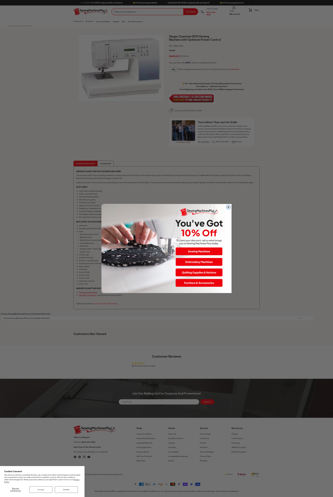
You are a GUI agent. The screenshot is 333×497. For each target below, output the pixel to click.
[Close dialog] (228, 207)
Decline (66, 489)
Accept (41, 489)
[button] (199, 251)
